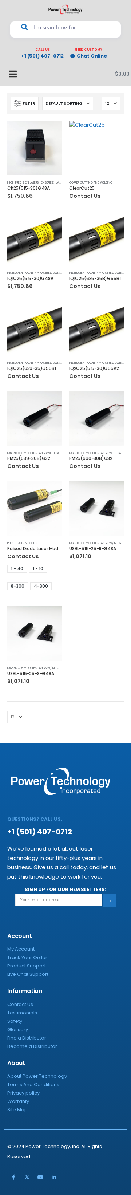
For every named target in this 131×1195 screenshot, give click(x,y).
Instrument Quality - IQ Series (29, 273)
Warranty (18, 1101)
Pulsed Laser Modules (22, 543)
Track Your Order (27, 957)
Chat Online (92, 56)
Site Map (17, 1109)
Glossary (17, 1029)
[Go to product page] (34, 148)
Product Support (26, 965)
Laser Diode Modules (21, 453)
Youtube (40, 1177)
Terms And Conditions (33, 1084)
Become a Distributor (32, 1046)
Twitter (26, 1177)
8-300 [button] (17, 586)
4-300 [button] (41, 586)
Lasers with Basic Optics (56, 453)
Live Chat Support (27, 974)
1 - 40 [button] (17, 568)
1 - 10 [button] (38, 568)
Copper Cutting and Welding (90, 182)
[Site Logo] (65, 9)
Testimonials (22, 1012)
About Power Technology (37, 1076)
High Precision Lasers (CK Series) (31, 182)
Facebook (13, 1177)
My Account (21, 949)
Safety (14, 1021)
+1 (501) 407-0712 (42, 56)
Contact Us (20, 1004)
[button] (25, 103)
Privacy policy (23, 1092)
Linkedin (53, 1177)
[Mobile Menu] (9, 74)
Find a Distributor (26, 1037)
